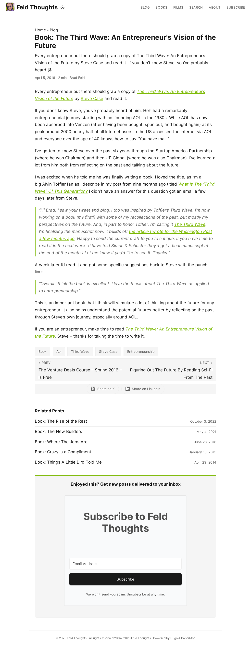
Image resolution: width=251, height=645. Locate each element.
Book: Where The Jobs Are (61, 441)
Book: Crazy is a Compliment (63, 451)
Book (42, 351)
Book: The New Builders (58, 431)
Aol (58, 351)
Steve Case (92, 98)
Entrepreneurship (141, 351)
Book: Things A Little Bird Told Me (68, 462)
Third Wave (80, 351)
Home (40, 29)
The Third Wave (189, 224)
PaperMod (188, 638)
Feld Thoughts (37, 7)
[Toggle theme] (62, 7)
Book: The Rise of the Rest (61, 421)
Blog (54, 29)
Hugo (174, 638)
